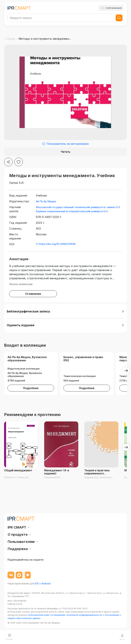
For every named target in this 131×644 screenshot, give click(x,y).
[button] (65, 311)
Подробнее (31, 388)
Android (45, 583)
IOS (37, 583)
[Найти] (119, 17)
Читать (65, 151)
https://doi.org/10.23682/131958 (57, 244)
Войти (122, 639)
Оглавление (33, 293)
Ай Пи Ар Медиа (46, 201)
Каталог (9, 639)
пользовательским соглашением (46, 615)
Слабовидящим (113, 8)
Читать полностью (21, 284)
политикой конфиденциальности (84, 615)
